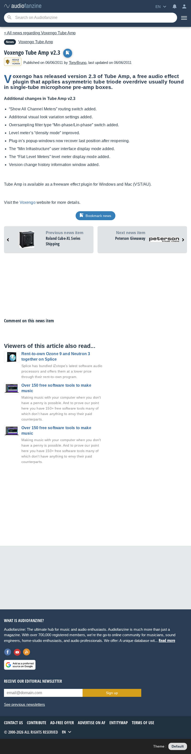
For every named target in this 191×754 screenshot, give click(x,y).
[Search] (9, 17)
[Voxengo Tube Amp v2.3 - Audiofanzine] (22, 6)
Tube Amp (35, 42)
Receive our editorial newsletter (33, 681)
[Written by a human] (12, 62)
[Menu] (184, 18)
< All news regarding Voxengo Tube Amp (40, 33)
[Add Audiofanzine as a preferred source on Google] (20, 665)
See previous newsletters (24, 704)
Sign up (112, 693)
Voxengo (28, 202)
